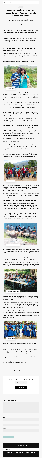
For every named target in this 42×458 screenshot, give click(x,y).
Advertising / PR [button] (21, 454)
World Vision (13, 349)
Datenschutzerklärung (23, 391)
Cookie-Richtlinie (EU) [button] (30, 452)
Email (4, 422)
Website (4, 428)
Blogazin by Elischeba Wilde (9, 2)
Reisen (20, 7)
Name (4, 417)
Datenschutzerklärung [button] (19, 452)
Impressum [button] (9, 452)
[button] (37, 2)
